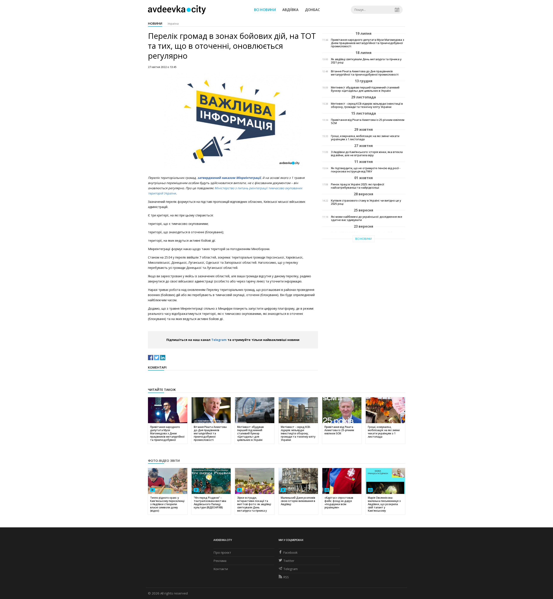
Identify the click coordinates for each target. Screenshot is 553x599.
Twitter (288, 560)
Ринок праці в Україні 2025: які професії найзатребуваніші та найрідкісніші (357, 186)
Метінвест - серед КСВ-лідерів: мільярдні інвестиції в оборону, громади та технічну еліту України (367, 105)
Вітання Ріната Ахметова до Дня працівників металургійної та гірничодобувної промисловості (365, 73)
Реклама (219, 560)
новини (155, 23)
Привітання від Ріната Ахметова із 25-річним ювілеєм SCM (367, 121)
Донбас (312, 9)
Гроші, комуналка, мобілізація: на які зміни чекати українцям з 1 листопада (365, 137)
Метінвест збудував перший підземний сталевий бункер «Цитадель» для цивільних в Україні (365, 89)
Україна (173, 23)
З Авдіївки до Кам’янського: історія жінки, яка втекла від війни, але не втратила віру (367, 153)
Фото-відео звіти (164, 460)
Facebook (290, 552)
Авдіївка (290, 9)
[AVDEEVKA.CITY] (177, 9)
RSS (286, 577)
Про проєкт (222, 552)
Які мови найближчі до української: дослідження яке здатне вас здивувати (366, 218)
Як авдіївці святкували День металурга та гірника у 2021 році (366, 61)
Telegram (219, 340)
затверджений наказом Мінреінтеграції (229, 178)
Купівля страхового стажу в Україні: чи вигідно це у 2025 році (366, 202)
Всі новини (265, 9)
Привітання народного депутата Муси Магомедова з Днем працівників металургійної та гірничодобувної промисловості (367, 43)
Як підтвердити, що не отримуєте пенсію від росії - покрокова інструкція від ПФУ (365, 170)
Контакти (220, 569)
